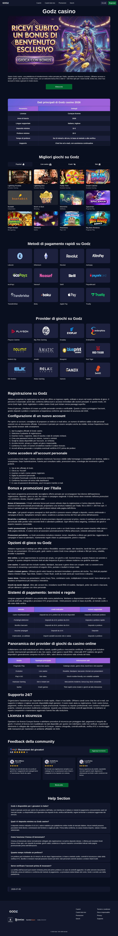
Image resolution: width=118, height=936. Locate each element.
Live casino (45, 164)
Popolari (19, 164)
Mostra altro (59, 785)
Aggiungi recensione (99, 751)
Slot (96, 164)
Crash (70, 164)
